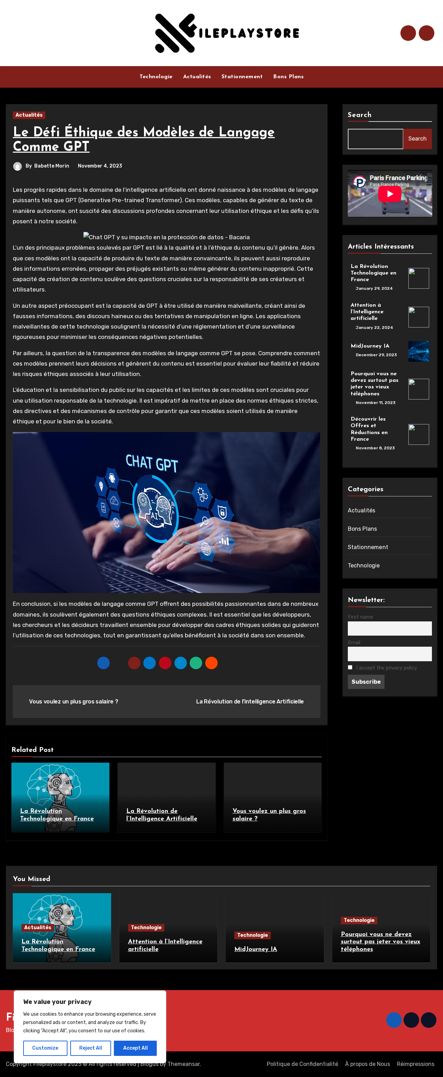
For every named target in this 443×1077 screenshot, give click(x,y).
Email (354, 643)
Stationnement (242, 77)
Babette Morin (51, 166)
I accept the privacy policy (386, 668)
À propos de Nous (367, 1064)
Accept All (135, 1048)
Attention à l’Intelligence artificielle (367, 312)
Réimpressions (415, 1064)
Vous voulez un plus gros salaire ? (73, 701)
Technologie (156, 77)
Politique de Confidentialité (302, 1064)
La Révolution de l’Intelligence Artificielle (250, 701)
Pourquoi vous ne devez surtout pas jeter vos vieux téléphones (380, 942)
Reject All (90, 1048)
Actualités (197, 77)
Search (360, 115)
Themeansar (184, 1064)
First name (360, 617)
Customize (45, 1048)
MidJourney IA (370, 346)
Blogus (150, 1064)
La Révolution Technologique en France (373, 273)
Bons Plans (288, 77)
